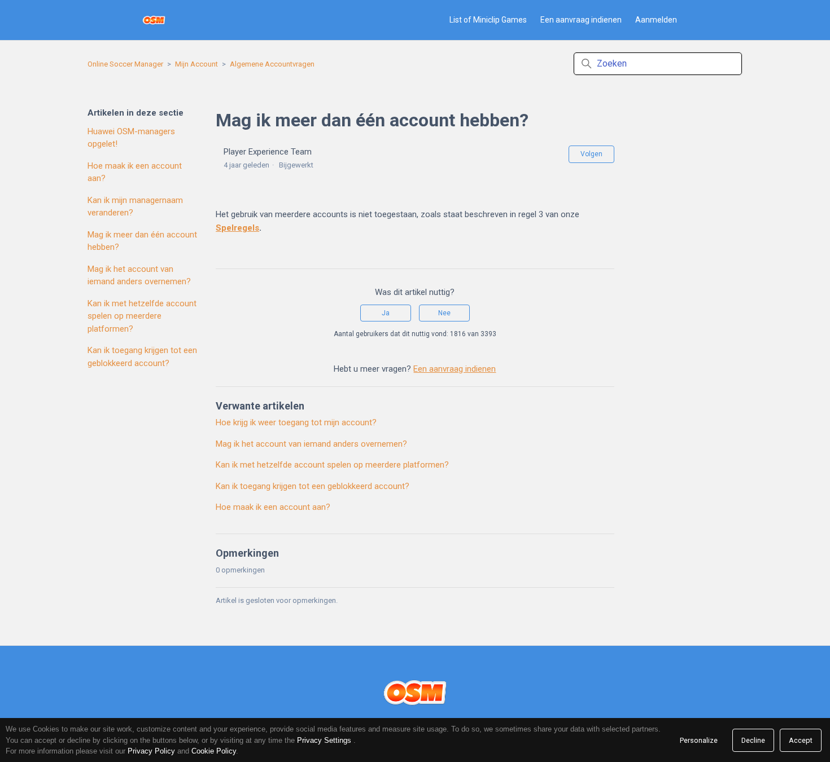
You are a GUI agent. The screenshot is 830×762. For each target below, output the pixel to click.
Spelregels (237, 228)
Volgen (591, 154)
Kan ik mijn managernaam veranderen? (135, 206)
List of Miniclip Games (488, 19)
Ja (386, 313)
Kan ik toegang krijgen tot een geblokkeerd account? (142, 356)
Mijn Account (196, 64)
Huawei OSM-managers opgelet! (131, 137)
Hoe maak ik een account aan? (135, 172)
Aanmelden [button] (656, 19)
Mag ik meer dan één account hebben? (142, 241)
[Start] (154, 20)
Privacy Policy (151, 751)
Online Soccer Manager (125, 64)
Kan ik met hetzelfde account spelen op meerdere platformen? (142, 316)
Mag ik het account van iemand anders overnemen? (139, 275)
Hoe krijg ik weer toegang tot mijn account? (296, 422)
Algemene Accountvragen (272, 64)
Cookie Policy (213, 751)
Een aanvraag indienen (581, 19)
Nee (444, 313)
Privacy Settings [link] (324, 740)
